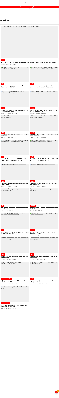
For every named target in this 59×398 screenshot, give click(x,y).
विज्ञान (41, 7)
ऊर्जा (16, 7)
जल (30, 7)
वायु (9, 7)
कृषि (33, 7)
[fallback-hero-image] (29, 42)
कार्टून (27, 7)
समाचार (13, 7)
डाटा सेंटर (20, 7)
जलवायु (6, 7)
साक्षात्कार (37, 7)
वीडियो (24, 7)
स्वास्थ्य (2, 7)
